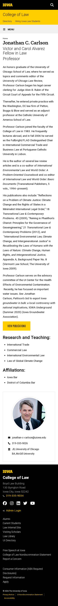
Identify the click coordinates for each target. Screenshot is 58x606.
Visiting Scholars (12, 531)
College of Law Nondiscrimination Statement (27, 554)
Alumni (6, 519)
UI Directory (9, 540)
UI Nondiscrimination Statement (30, 595)
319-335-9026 (20, 443)
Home (5, 38)
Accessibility (9, 598)
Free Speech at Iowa (14, 550)
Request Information (14, 577)
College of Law (16, 15)
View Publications (16, 326)
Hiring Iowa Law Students (27, 21)
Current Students (12, 523)
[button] (52, 5)
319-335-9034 (15, 495)
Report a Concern (12, 559)
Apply (6, 581)
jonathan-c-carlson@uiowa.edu (29, 437)
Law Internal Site (12, 527)
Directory (7, 21)
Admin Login (13, 510)
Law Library (9, 536)
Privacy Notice (8, 595)
